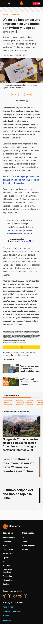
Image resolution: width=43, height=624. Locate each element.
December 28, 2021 (28, 241)
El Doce (5, 14)
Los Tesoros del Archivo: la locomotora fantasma (30, 381)
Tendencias (16, 14)
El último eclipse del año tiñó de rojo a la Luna (18, 494)
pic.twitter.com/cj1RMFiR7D (19, 234)
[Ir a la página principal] (21, 3)
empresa (7, 402)
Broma (19, 402)
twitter (29, 402)
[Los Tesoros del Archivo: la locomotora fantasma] (11, 381)
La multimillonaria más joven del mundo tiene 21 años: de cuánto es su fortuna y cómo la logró (20, 467)
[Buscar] (9, 3)
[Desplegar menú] (4, 3)
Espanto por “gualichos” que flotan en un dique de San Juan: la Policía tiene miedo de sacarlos (21, 179)
